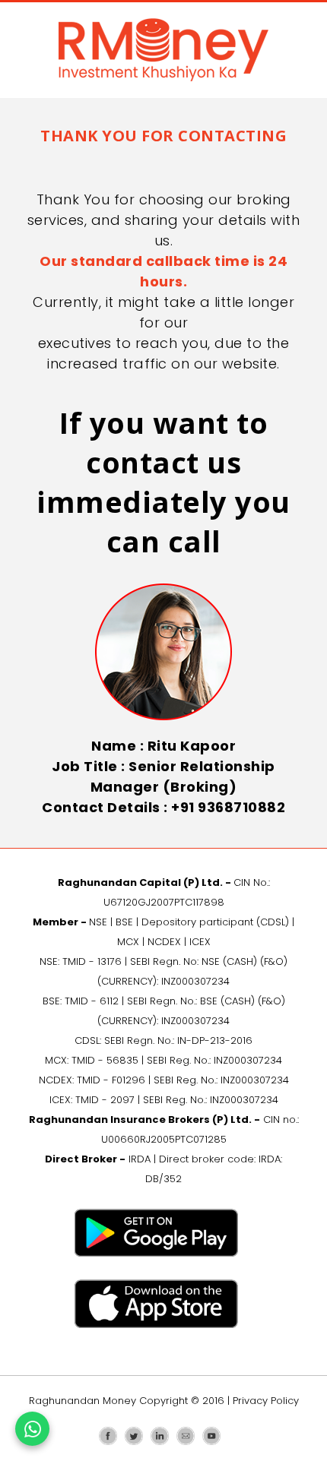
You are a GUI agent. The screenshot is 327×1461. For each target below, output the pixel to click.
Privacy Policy (266, 1400)
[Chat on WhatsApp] (32, 1429)
